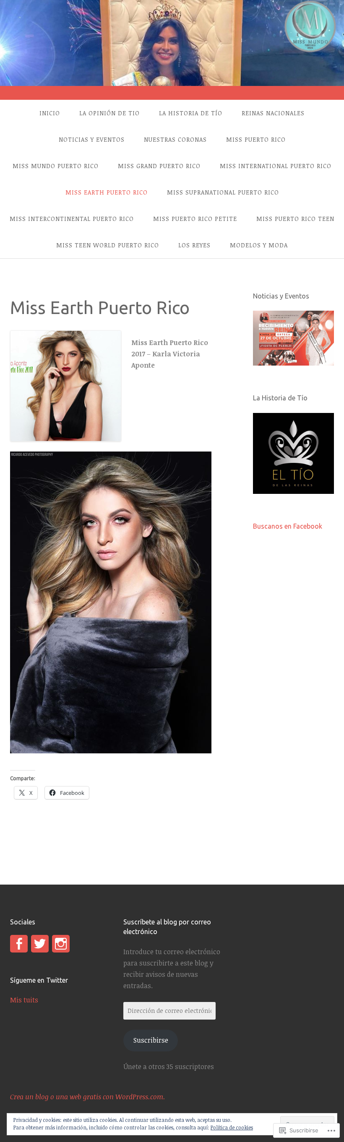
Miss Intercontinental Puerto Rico (72, 219)
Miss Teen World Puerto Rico (107, 245)
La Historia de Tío (190, 113)
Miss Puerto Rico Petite (195, 219)
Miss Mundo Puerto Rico (56, 166)
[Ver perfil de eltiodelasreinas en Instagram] (61, 943)
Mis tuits (24, 999)
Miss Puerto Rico (256, 139)
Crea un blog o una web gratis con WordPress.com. (87, 1096)
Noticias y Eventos (92, 139)
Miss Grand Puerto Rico (159, 166)
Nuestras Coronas (175, 139)
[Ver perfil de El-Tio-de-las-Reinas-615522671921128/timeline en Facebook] (19, 943)
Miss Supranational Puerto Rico (223, 192)
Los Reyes (194, 245)
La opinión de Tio (109, 113)
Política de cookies (232, 1127)
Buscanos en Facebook (287, 526)
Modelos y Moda (259, 245)
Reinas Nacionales (273, 113)
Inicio (49, 113)
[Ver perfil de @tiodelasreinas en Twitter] (40, 943)
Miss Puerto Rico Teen (295, 219)
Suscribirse (150, 1040)
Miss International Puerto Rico (275, 166)
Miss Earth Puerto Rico (106, 192)
